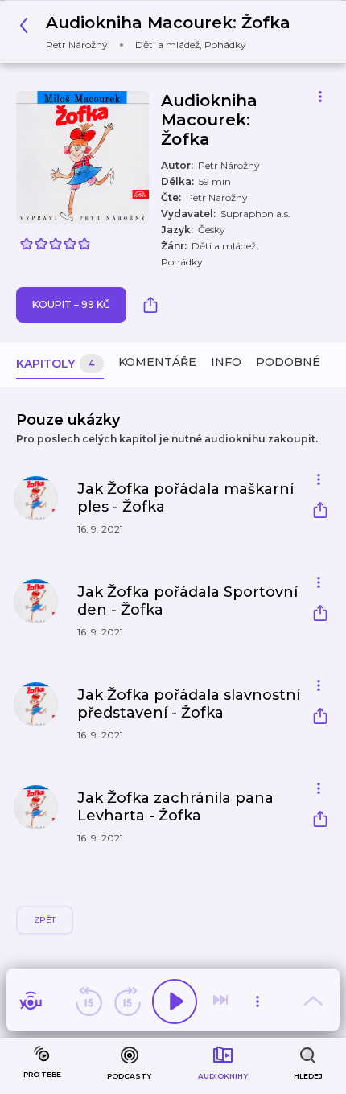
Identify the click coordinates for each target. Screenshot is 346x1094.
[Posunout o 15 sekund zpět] (88, 1001)
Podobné (288, 362)
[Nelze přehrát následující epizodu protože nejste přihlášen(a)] (222, 1001)
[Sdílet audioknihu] (154, 305)
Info (226, 362)
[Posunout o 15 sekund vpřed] (127, 1001)
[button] (159, 32)
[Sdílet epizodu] (320, 512)
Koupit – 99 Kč (71, 304)
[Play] (174, 1001)
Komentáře (157, 362)
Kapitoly (55, 363)
